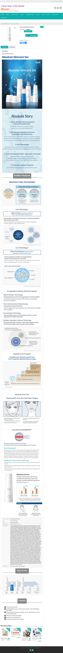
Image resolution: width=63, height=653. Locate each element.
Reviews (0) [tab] (12, 47)
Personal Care (30, 14)
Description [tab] (4, 47)
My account (55, 14)
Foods (43, 14)
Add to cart (28, 31)
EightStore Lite (31, 647)
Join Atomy (4, 17)
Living (37, 14)
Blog (48, 14)
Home (2, 14)
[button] (15, 28)
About (8, 14)
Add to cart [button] (9, 638)
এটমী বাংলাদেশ (5, 9)
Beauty (22, 14)
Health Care (15, 14)
